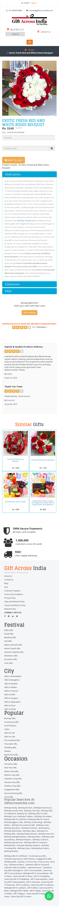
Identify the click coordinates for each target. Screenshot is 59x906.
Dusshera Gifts (10, 659)
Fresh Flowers (10, 725)
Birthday (20, 220)
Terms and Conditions (13, 594)
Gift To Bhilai (32, 888)
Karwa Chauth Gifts (12, 648)
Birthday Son (42, 831)
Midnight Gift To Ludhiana (15, 888)
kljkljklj (9, 374)
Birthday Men (10, 845)
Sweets (7, 751)
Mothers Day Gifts (11, 775)
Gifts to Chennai (11, 691)
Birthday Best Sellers (40, 848)
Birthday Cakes (29, 831)
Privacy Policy (9, 598)
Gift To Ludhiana (23, 885)
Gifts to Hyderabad (12, 702)
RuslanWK (11, 400)
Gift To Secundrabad (33, 870)
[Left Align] (14, 327)
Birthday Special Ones (13, 842)
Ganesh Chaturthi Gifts (14, 652)
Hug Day (21, 862)
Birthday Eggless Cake (13, 822)
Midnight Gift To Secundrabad (35, 873)
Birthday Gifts (10, 718)
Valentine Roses (35, 867)
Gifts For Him (9, 736)
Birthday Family (10, 808)
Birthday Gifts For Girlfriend (15, 819)
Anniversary (30, 220)
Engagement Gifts (11, 789)
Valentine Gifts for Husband (37, 864)
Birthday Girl (22, 813)
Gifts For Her (9, 733)
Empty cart (15, 34)
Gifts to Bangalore (11, 680)
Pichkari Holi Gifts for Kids (15, 501)
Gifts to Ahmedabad (12, 676)
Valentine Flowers (16, 864)
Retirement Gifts (11, 755)
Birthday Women (25, 808)
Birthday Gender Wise (13, 810)
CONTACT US (45, 32)
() (17, 29)
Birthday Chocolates (43, 816)
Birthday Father (34, 836)
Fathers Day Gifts (11, 771)
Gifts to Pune (9, 705)
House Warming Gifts (13, 793)
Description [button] (13, 174)
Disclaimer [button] (12, 284)
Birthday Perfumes (29, 828)
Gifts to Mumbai (11, 683)
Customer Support (12, 590)
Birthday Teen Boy (32, 810)
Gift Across (25, 568)
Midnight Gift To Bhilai (19, 890)
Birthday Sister (24, 848)
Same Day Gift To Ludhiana (42, 885)
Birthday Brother (11, 851)
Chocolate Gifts (10, 744)
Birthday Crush (10, 816)
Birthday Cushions (40, 839)
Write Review (29, 312)
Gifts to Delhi (9, 694)
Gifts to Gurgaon (11, 698)
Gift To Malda (35, 890)
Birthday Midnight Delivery (15, 836)
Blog (6, 583)
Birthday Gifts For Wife (38, 813)
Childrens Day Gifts (12, 786)
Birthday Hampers (23, 839)
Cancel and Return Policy (14, 605)
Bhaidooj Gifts (10, 637)
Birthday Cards (42, 825)
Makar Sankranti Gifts (13, 645)
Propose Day (43, 862)
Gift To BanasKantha (38, 879)
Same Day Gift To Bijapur (36, 893)
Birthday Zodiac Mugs (33, 822)
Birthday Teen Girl (46, 834)
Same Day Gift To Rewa (22, 876)
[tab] (29, 174)
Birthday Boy (44, 828)
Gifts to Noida (10, 709)
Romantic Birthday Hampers (29, 845)
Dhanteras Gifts (11, 655)
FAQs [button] (8, 291)
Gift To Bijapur (19, 893)
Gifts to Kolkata (10, 687)
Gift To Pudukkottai (42, 876)
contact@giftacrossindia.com (40, 10)
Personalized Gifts (12, 740)
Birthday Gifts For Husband (35, 842)
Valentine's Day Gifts (13, 778)
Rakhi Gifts (8, 630)
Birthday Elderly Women (27, 834)
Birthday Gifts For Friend (38, 819)
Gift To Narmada (33, 882)
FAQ (6, 587)
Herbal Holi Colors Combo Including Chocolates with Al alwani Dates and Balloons (43, 503)
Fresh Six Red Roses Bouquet (42, 460)
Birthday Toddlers (25, 816)
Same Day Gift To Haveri (21, 896)
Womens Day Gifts (12, 782)
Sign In (34, 3)
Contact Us (8, 579)
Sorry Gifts (8, 797)
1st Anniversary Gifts (37, 856)
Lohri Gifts (8, 663)
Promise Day (31, 862)
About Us (8, 576)
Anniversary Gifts (11, 722)
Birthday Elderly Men (13, 831)
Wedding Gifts (10, 747)
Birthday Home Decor (43, 808)
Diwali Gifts (9, 634)
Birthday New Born (12, 828)
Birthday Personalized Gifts (23, 825)
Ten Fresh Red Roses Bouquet (15, 460)
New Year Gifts (10, 767)
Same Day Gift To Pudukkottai (16, 879)
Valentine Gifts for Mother (15, 867)
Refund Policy (10, 609)
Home (31, 50)
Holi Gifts (8, 641)
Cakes (6, 729)
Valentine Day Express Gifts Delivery (19, 859)
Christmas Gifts (10, 764)
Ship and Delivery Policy (14, 601)
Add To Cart (14, 160)
